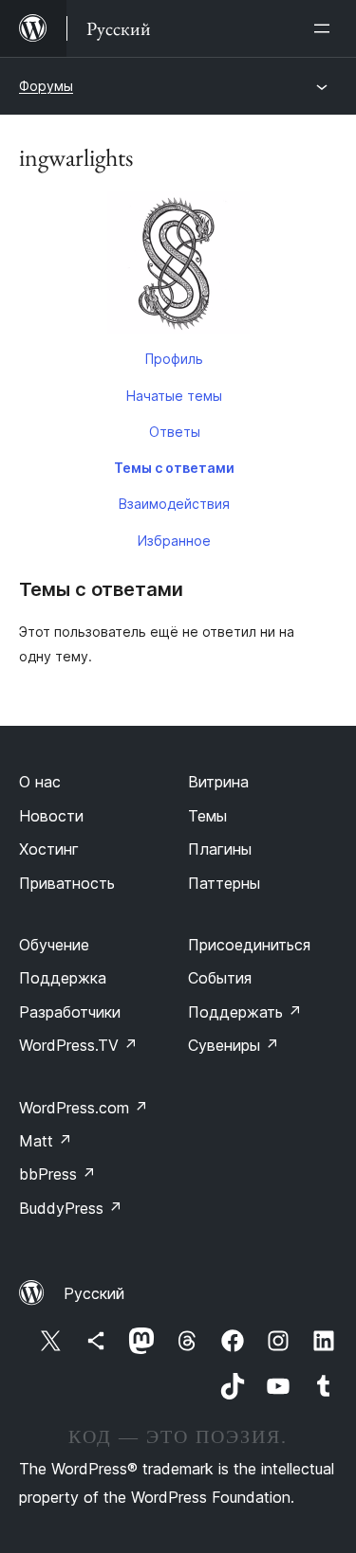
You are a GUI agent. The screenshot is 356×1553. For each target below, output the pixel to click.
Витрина (218, 781)
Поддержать (245, 1011)
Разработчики (70, 1011)
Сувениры (233, 1045)
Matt (45, 1140)
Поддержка (62, 977)
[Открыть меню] (325, 28)
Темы (207, 815)
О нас (40, 781)
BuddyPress (70, 1208)
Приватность (67, 883)
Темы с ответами (174, 468)
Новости (51, 815)
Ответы (174, 432)
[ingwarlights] (178, 266)
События (220, 977)
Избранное (174, 541)
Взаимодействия (174, 504)
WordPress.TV (78, 1045)
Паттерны (224, 883)
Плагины (220, 849)
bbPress (57, 1174)
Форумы (46, 86)
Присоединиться (249, 944)
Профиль (174, 359)
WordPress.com (83, 1107)
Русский (94, 1293)
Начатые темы (174, 396)
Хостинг (49, 849)
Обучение (54, 944)
